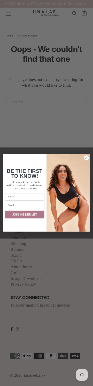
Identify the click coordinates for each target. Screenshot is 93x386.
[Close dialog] (86, 157)
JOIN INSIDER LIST (24, 214)
